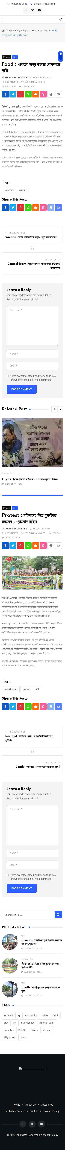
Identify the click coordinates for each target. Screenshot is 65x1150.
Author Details (16, 1111)
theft (23, 1037)
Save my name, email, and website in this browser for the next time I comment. (33, 377)
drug (6, 1022)
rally (38, 689)
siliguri (22, 190)
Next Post (50, 260)
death (56, 1015)
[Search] (61, 19)
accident (8, 1015)
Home (17, 1104)
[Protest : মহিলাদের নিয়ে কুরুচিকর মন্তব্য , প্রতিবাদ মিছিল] (10, 966)
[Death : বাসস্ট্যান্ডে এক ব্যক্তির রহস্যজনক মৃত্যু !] (10, 989)
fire (15, 1022)
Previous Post (17, 233)
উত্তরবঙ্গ (5, 473)
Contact (34, 1111)
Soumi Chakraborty (16, 77)
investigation (27, 1022)
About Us (31, 1104)
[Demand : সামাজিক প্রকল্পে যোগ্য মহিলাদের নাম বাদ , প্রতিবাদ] (10, 942)
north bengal (10, 689)
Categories (47, 1104)
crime (45, 1015)
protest (26, 689)
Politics (34, 1030)
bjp (19, 1015)
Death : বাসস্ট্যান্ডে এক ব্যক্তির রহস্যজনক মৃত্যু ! (37, 766)
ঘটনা (10, 473)
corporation (31, 1015)
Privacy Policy (51, 1111)
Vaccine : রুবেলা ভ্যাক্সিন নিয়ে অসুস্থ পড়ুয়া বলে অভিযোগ (30, 237)
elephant (8, 190)
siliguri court (10, 1037)
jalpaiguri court (46, 1022)
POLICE (22, 1030)
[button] (54, 409)
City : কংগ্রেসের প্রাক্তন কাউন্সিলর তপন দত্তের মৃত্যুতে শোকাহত (30, 479)
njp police (9, 1030)
